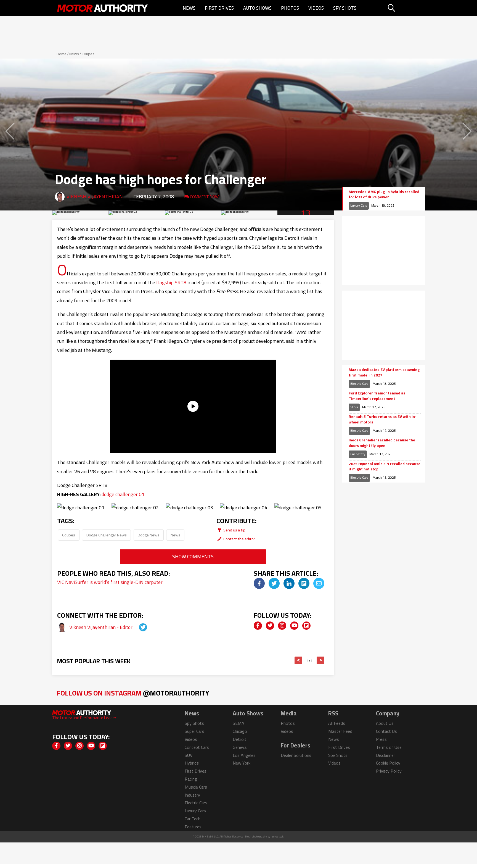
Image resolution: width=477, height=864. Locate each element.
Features (193, 827)
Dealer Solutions (296, 755)
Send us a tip (233, 530)
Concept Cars (197, 747)
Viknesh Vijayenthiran (95, 196)
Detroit (240, 739)
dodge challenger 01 (123, 494)
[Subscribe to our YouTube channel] (294, 625)
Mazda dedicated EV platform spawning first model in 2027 (384, 372)
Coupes (88, 54)
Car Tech (192, 819)
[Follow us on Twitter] (270, 625)
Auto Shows (257, 8)
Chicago (240, 731)
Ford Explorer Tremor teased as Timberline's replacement (377, 396)
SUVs (354, 407)
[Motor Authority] (102, 8)
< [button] (298, 660)
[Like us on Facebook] (258, 625)
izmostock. (277, 836)
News (189, 8)
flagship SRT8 (171, 282)
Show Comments (193, 556)
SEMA (238, 723)
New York (241, 763)
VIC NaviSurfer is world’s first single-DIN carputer (110, 582)
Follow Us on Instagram (133, 692)
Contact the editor (238, 538)
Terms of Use (389, 747)
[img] (259, 583)
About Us (385, 723)
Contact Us (386, 731)
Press (381, 739)
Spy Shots (344, 8)
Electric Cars (359, 383)
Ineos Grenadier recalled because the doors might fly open (382, 443)
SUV (188, 755)
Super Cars (194, 731)
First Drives (219, 8)
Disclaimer (385, 755)
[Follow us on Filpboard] (306, 625)
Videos (316, 8)
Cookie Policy (388, 763)
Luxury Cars (358, 205)
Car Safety (357, 454)
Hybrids (192, 763)
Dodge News (148, 535)
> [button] (320, 660)
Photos (290, 8)
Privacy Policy (389, 771)
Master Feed (340, 731)
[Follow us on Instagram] (282, 625)
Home (62, 54)
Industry (192, 795)
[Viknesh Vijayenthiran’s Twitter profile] (138, 627)
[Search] (405, 8)
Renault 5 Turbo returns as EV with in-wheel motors (383, 419)
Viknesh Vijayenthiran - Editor (101, 627)
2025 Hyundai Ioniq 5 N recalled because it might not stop (384, 466)
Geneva (240, 747)
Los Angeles (244, 755)
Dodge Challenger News (106, 535)
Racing (191, 779)
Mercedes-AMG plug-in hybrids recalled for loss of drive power (384, 194)
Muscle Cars (196, 787)
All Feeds (336, 723)
